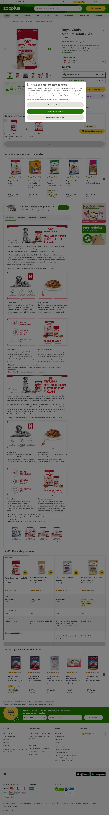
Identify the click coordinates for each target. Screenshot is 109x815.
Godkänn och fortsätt (55, 111)
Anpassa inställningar (55, 105)
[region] (55, 102)
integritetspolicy (63, 100)
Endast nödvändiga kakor (55, 118)
